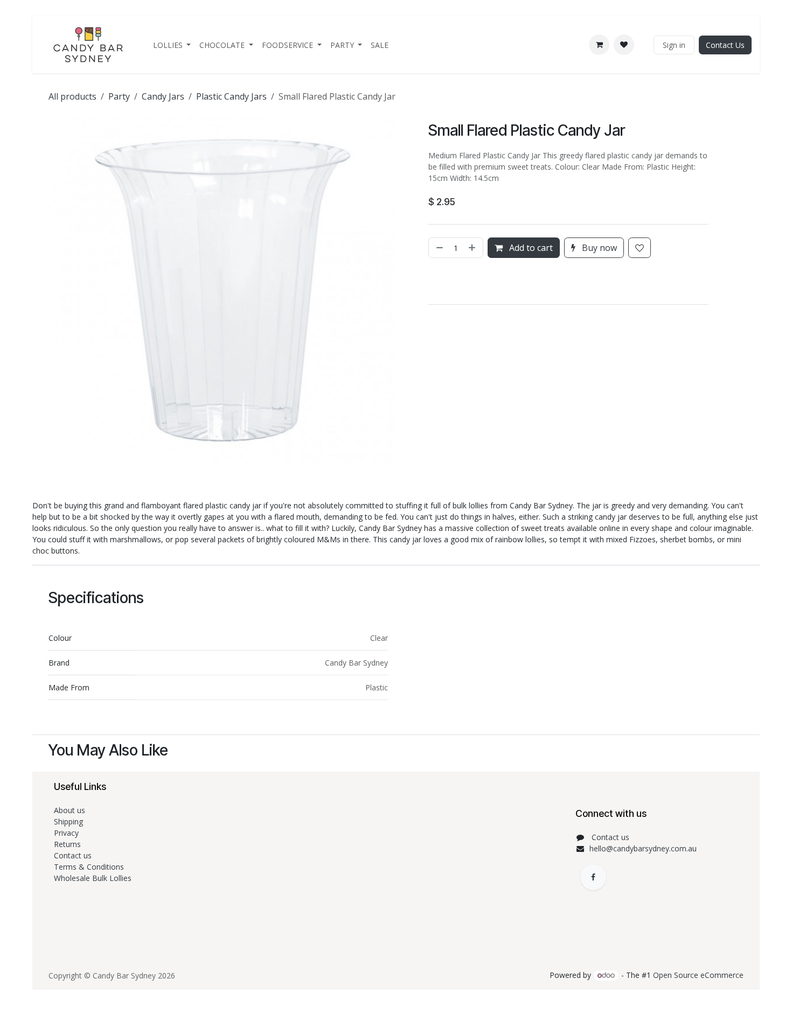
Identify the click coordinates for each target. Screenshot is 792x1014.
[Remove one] (438, 247)
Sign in (674, 45)
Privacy (66, 833)
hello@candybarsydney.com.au (643, 848)
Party (119, 96)
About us (69, 810)
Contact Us (725, 45)
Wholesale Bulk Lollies (92, 878)
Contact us (74, 855)
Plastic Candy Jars (231, 96)
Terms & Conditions (90, 867)
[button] (430, 281)
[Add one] (473, 247)
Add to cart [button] (530, 248)
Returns (68, 844)
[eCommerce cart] (599, 44)
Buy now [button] (598, 248)
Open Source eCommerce (698, 975)
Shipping (68, 821)
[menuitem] (172, 45)
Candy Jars (163, 96)
